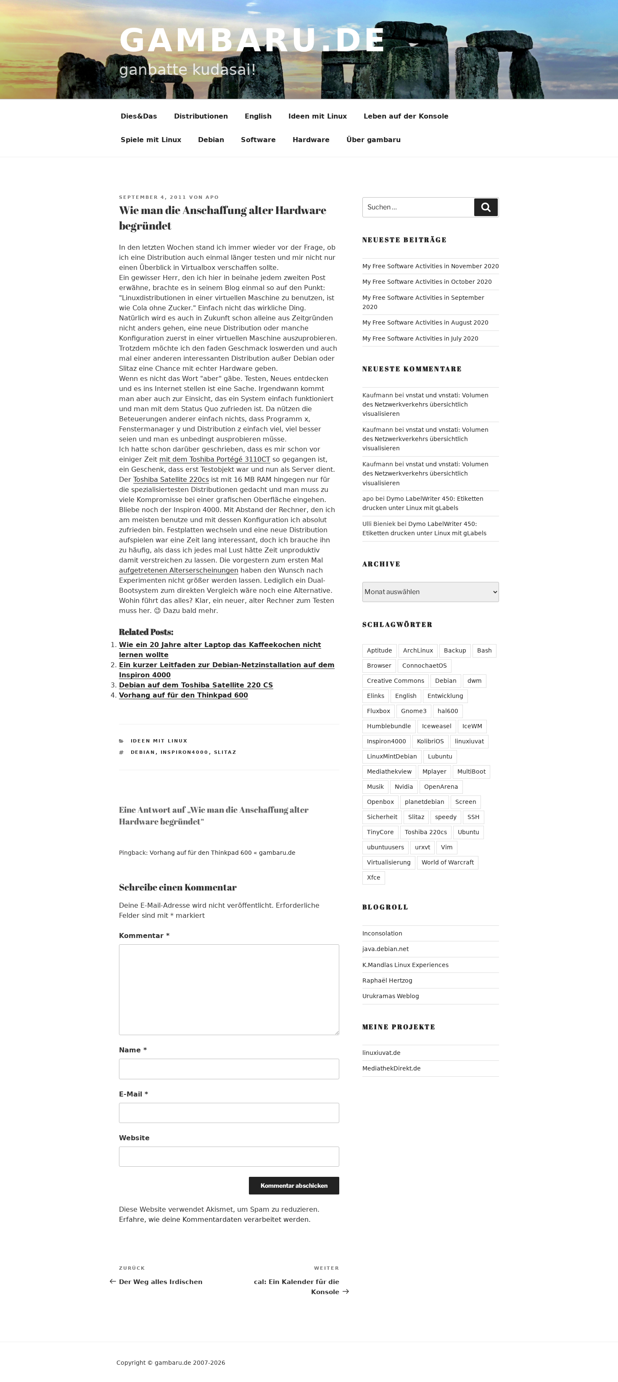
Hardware (311, 140)
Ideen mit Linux (317, 116)
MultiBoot (471, 771)
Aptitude (379, 650)
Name (133, 1050)
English (258, 116)
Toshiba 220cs (426, 832)
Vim (447, 847)
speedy (446, 817)
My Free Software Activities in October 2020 (427, 281)
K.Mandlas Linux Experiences (405, 965)
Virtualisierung (389, 862)
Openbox (380, 801)
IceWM (472, 726)
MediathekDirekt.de (391, 1068)
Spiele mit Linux (151, 140)
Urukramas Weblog (390, 996)
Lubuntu (440, 756)
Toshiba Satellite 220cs (171, 480)
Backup (455, 650)
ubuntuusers (385, 847)
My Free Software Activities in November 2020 (430, 266)
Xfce (373, 877)
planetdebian (424, 801)
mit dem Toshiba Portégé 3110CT (214, 459)
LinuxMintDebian (392, 756)
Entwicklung (445, 695)
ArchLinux (418, 650)
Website (134, 1138)
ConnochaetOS (424, 665)
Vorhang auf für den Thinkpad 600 (183, 695)
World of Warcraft (448, 862)
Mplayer (434, 771)
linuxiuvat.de (381, 1052)
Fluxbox (378, 711)
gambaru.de (253, 40)
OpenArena (441, 786)
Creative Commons (395, 680)
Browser (379, 665)
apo (212, 197)
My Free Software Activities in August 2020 (425, 322)
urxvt (422, 847)
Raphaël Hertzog (387, 980)
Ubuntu (468, 832)
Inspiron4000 (185, 752)
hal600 (448, 711)
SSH (473, 817)
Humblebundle (389, 726)
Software (258, 140)
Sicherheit (382, 817)
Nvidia (404, 786)
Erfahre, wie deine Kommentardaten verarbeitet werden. (215, 1219)
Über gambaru (373, 140)
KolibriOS (430, 741)
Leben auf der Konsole (406, 116)
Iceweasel (437, 726)
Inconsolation (382, 933)
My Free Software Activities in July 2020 (420, 338)
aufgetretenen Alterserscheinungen (178, 570)
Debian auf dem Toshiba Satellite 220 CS (196, 685)
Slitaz (225, 752)
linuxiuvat (469, 741)
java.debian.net (385, 949)
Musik (375, 786)
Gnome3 (414, 711)
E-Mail (133, 1094)
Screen (465, 801)
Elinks (375, 695)
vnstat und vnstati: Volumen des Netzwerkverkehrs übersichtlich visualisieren (425, 405)
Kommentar (144, 936)
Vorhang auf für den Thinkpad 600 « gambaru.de (223, 852)
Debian (211, 140)
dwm (474, 680)
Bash (484, 650)
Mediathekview (389, 771)
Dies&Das (139, 116)
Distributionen (201, 116)
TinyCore (380, 832)
